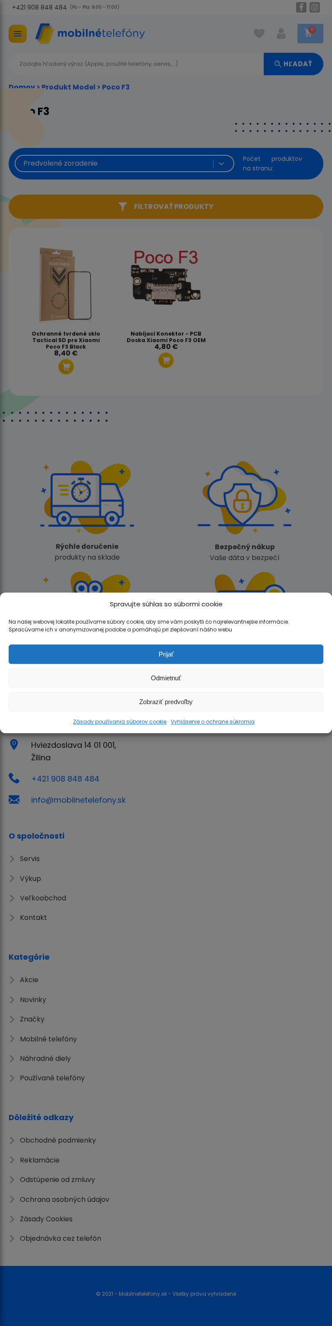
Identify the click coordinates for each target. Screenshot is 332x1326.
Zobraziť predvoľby (166, 701)
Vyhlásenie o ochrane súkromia (213, 721)
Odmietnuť (166, 678)
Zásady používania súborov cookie (119, 721)
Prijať (166, 654)
